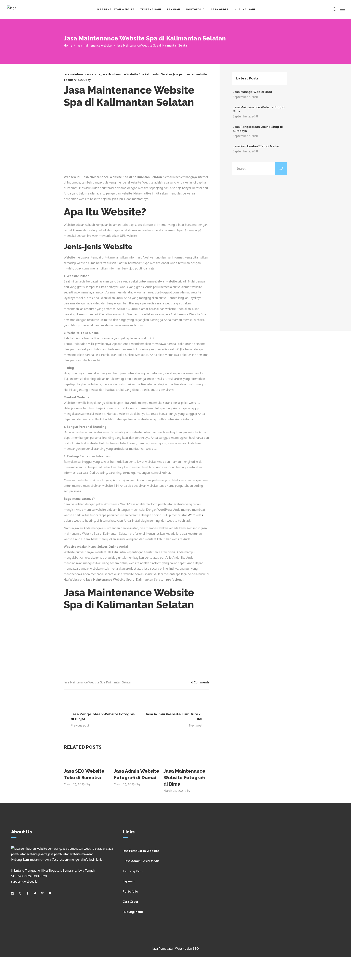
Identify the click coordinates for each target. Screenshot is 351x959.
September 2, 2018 (245, 97)
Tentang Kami (133, 871)
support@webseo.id (24, 881)
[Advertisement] (136, 143)
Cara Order (130, 902)
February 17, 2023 (75, 80)
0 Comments (200, 682)
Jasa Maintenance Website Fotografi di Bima (184, 777)
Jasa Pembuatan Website (141, 851)
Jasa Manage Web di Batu (252, 92)
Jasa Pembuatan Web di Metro (256, 146)
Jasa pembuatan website (190, 74)
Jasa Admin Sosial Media (142, 861)
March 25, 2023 (74, 784)
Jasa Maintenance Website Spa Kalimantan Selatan (137, 74)
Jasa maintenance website (94, 45)
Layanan (128, 881)
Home (68, 45)
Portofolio (130, 891)
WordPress (195, 515)
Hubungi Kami (133, 912)
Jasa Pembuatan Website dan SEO (175, 948)
